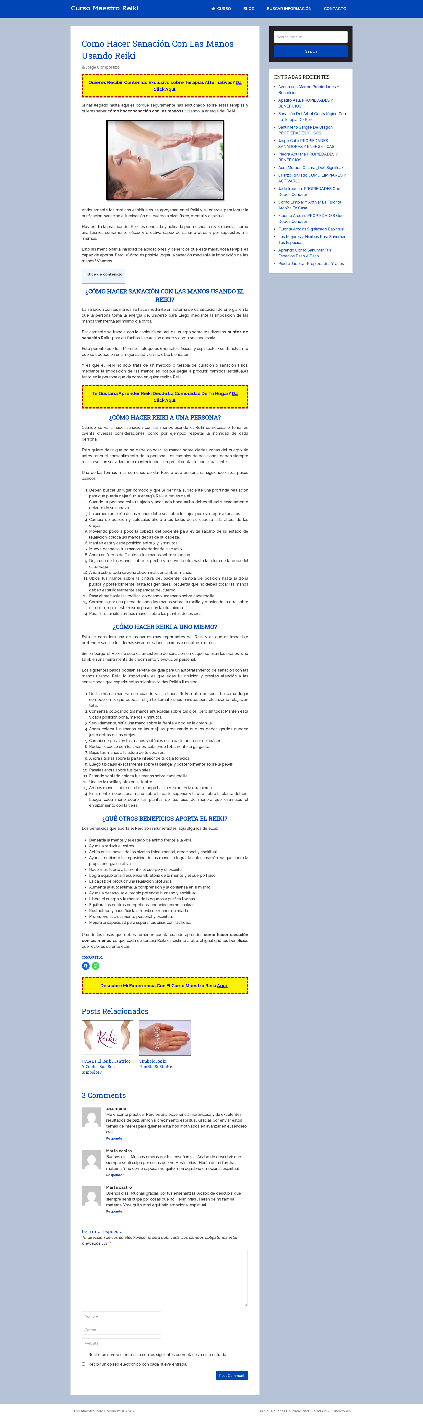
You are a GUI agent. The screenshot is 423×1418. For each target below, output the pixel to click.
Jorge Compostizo (103, 67)
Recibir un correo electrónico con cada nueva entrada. (137, 1364)
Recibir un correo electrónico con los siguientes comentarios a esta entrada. (157, 1354)
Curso (223, 8)
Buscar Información (289, 8)
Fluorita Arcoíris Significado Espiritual (311, 229)
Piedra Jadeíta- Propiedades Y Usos (311, 263)
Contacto (335, 8)
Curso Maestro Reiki (86, 1411)
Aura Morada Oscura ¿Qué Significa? (310, 167)
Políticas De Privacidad (290, 1411)
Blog (249, 8)
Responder (115, 1138)
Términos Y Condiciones (331, 1411)
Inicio (264, 1411)
